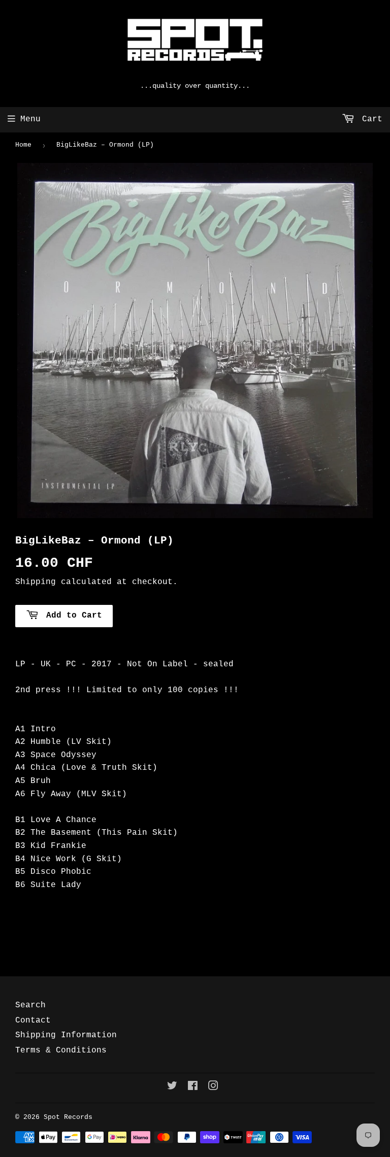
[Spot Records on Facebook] (192, 1087)
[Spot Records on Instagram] (213, 1087)
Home (23, 145)
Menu (30, 119)
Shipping (35, 582)
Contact (33, 1020)
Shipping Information (66, 1035)
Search (30, 1005)
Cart (369, 119)
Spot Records (68, 1117)
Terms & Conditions (61, 1050)
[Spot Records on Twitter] (172, 1087)
